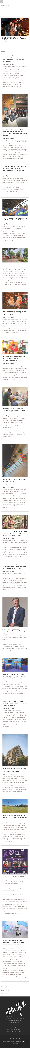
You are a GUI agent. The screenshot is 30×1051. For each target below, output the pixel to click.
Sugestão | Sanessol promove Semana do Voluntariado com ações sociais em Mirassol (14, 410)
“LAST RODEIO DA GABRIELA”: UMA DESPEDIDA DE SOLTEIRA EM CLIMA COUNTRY (14, 38)
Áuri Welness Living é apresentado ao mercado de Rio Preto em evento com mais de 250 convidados (14, 566)
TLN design (18, 1045)
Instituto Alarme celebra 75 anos (13, 265)
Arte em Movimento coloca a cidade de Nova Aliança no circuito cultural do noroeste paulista (14, 358)
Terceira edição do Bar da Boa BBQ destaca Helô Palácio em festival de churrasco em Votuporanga (14, 533)
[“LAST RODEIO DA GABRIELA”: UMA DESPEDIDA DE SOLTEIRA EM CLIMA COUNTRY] (15, 26)
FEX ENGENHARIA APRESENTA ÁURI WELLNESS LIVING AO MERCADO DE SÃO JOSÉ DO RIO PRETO (14, 770)
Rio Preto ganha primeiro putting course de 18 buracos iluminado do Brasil (14, 817)
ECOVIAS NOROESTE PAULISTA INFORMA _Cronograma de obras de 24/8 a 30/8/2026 (14, 703)
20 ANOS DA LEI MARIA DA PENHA (13, 877)
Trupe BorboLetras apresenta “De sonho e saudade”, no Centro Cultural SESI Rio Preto (14, 313)
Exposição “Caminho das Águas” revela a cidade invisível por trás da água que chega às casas (14, 676)
